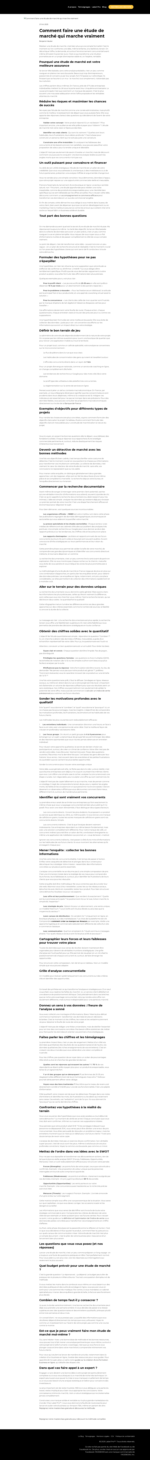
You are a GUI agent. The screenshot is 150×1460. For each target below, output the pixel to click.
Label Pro (96, 7)
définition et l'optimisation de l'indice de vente (83, 1218)
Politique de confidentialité (125, 1436)
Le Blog (81, 1436)
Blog (104, 7)
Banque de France (73, 403)
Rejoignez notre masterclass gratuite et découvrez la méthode (67, 1408)
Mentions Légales (103, 1436)
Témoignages (84, 7)
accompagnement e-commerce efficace (79, 195)
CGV (112, 1436)
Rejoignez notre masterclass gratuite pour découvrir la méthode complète (72, 1419)
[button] (120, 7)
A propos (72, 7)
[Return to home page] (25, 7)
